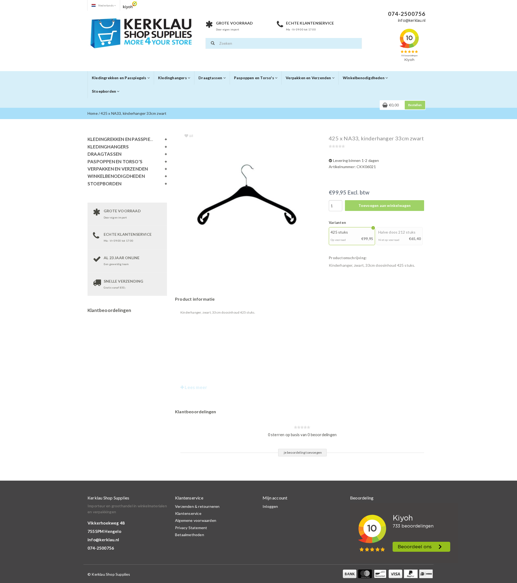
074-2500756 (101, 548)
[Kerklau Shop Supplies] (141, 32)
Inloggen (270, 506)
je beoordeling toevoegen (303, 452)
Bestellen (415, 105)
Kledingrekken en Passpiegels (119, 77)
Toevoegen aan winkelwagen (384, 205)
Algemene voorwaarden (195, 520)
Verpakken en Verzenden (309, 77)
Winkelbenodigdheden (364, 77)
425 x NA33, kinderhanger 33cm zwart (133, 113)
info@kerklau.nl (103, 539)
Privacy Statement (191, 527)
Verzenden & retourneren (197, 506)
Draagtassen (210, 77)
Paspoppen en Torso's (254, 77)
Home (93, 113)
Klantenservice (188, 513)
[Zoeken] (212, 43)
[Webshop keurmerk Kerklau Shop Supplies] (130, 5)
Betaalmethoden (189, 534)
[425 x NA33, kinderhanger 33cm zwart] (259, 194)
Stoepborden (104, 91)
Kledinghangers (173, 77)
